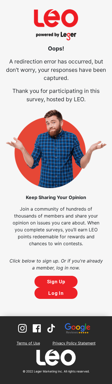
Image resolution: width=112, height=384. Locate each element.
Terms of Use (28, 343)
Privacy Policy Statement (74, 343)
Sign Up (56, 281)
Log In (55, 293)
